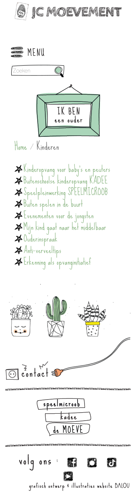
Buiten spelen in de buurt (53, 204)
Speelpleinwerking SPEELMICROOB (66, 192)
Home (21, 146)
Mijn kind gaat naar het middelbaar (65, 227)
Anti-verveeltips (42, 250)
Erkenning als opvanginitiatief (57, 262)
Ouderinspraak (40, 239)
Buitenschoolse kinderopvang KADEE (66, 181)
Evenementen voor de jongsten (59, 215)
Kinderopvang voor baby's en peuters (67, 169)
